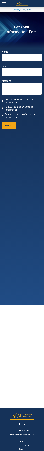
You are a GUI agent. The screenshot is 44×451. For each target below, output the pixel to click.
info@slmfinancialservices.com (22, 434)
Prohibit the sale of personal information (20, 101)
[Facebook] (19, 424)
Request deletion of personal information (20, 116)
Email (5, 66)
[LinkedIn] (24, 424)
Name (5, 51)
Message (6, 80)
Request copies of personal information (19, 108)
